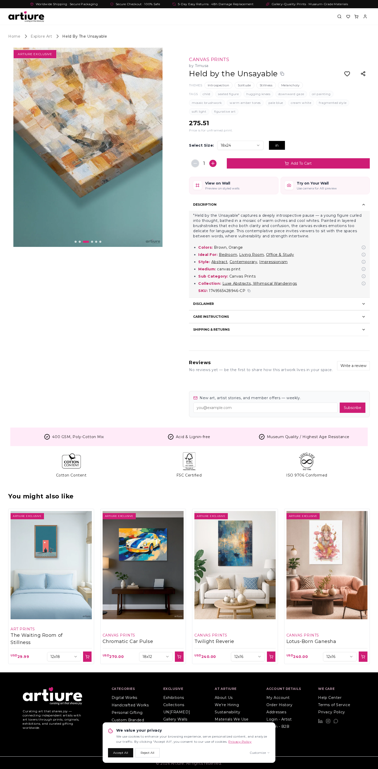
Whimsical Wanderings (275, 283)
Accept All (120, 753)
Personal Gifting (127, 712)
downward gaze (291, 94)
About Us (223, 697)
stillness (266, 85)
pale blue (275, 103)
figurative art (225, 111)
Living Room (251, 254)
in (276, 145)
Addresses (276, 712)
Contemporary (243, 262)
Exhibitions (173, 697)
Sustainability (227, 712)
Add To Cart (301, 163)
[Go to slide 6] (100, 242)
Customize (258, 753)
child (206, 94)
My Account (278, 697)
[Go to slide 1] (76, 242)
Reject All (147, 753)
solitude (244, 85)
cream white (301, 103)
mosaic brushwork (207, 103)
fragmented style (332, 103)
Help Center (329, 697)
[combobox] (240, 145)
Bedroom (228, 254)
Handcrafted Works (130, 705)
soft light (199, 111)
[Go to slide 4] (92, 242)
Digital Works (124, 697)
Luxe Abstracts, (237, 283)
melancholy (290, 85)
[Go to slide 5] (96, 242)
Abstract (219, 262)
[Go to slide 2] (80, 242)
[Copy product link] (282, 74)
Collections (173, 705)
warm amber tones (245, 103)
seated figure (228, 94)
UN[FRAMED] (176, 712)
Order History (279, 705)
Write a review (353, 365)
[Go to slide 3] (86, 242)
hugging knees (258, 94)
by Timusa (199, 65)
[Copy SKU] (248, 290)
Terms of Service (334, 705)
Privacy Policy (331, 712)
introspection (218, 85)
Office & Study (280, 254)
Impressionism (273, 262)
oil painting (321, 94)
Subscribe (352, 407)
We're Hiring (227, 705)
